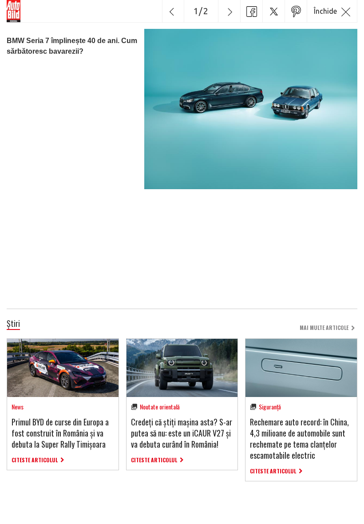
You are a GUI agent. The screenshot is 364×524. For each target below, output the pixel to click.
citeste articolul (35, 460)
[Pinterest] (296, 11)
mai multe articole (324, 327)
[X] (273, 11)
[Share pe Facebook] (251, 11)
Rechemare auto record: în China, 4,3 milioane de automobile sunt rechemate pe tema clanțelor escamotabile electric (299, 438)
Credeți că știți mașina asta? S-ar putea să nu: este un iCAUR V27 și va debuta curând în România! (181, 433)
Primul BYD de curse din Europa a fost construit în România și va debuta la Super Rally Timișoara (60, 433)
